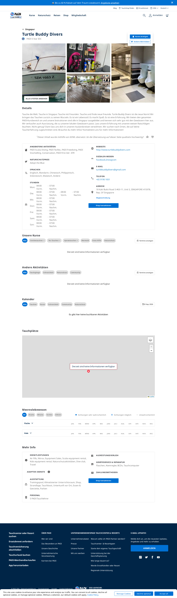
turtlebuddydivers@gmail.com (111, 169)
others (58, 415)
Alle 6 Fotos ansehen (36, 98)
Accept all (164, 593)
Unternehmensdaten (80, 539)
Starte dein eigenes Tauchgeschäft (106, 548)
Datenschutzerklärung (28, 589)
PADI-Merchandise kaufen (22, 560)
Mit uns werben (78, 553)
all (24, 415)
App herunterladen (19, 565)
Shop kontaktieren (103, 205)
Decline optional (144, 593)
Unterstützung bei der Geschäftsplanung (100, 554)
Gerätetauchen (36, 240)
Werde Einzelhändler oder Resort (105, 565)
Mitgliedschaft (79, 15)
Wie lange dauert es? (100, 560)
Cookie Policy (92, 595)
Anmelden (149, 548)
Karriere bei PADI (48, 560)
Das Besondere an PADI (51, 543)
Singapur (29, 29)
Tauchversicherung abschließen (19, 548)
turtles (49, 415)
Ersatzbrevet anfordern (21, 541)
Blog (115, 8)
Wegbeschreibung (103, 198)
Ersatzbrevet (143, 8)
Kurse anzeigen (141, 36)
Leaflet (151, 397)
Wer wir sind (46, 539)
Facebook (101, 159)
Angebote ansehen (110, 2)
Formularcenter (43, 589)
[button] (88, 371)
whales (40, 415)
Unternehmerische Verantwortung (49, 554)
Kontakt (54, 589)
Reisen (57, 15)
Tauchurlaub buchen (19, 555)
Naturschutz (44, 15)
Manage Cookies (124, 593)
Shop (65, 15)
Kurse (32, 15)
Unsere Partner (77, 548)
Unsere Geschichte (49, 548)
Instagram (111, 159)
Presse (74, 543)
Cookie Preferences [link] (66, 589)
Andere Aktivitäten (142, 42)
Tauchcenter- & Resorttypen (103, 543)
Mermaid (85, 240)
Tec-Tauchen (53, 240)
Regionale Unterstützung (102, 570)
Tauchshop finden (127, 8)
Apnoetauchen (70, 240)
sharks (31, 415)
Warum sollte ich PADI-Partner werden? (108, 539)
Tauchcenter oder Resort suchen (21, 535)
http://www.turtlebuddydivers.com (113, 149)
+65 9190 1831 (103, 179)
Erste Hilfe (96, 240)
